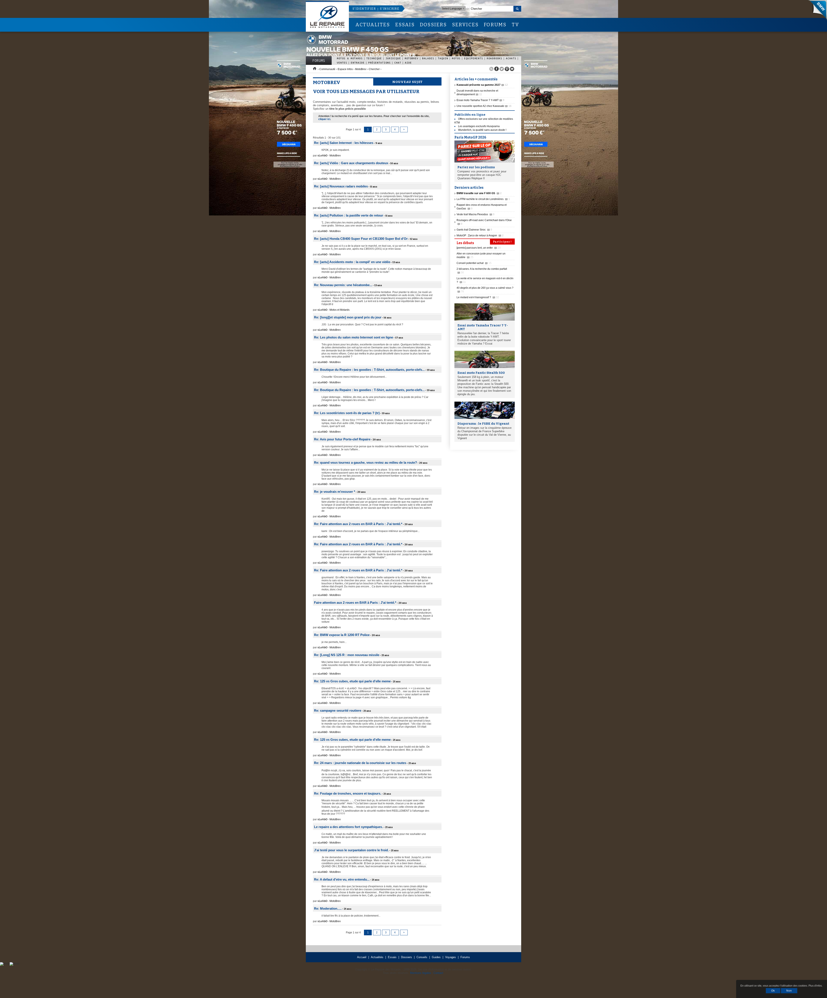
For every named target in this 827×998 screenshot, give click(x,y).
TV (515, 25)
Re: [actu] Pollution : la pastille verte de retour (348, 215)
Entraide (358, 62)
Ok (773, 990)
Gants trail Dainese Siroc (474, 229)
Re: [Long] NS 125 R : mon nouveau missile (346, 655)
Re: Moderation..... (328, 908)
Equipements (473, 58)
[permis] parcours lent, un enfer (479, 247)
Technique (374, 58)
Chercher (374, 69)
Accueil (361, 957)
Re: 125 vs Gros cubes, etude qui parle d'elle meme (352, 681)
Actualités (377, 957)
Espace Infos (345, 69)
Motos (456, 58)
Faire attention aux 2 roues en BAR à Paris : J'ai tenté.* (355, 602)
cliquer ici (324, 119)
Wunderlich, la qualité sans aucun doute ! (482, 129)
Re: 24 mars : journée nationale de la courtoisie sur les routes (360, 763)
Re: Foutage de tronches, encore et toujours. (347, 793)
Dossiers (406, 957)
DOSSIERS (433, 25)
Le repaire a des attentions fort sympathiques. (348, 827)
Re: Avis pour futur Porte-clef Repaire (342, 439)
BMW (816, 11)
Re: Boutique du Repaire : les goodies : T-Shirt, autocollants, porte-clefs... (369, 369)
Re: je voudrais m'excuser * (334, 491)
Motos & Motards (350, 58)
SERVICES (465, 25)
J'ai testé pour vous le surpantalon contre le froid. (351, 850)
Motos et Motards (340, 309)
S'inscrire (389, 9)
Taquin (443, 58)
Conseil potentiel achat (474, 263)
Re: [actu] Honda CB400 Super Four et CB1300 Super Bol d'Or (361, 238)
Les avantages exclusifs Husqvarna (479, 126)
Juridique (393, 58)
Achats (511, 58)
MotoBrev (411, 58)
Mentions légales (420, 973)
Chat (397, 62)
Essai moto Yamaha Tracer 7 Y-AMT (480, 100)
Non (789, 990)
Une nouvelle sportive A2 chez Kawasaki (484, 106)
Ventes (342, 62)
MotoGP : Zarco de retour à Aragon (480, 235)
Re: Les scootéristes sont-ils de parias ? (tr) (347, 413)
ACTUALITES (372, 25)
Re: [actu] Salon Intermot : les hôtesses (343, 143)
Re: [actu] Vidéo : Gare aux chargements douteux (351, 163)
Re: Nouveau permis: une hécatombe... (343, 285)
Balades (428, 58)
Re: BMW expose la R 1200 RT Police (342, 635)
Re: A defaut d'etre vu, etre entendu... (342, 879)
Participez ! (502, 241)
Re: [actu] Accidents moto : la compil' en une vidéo (352, 262)
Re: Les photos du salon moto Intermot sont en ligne (353, 337)
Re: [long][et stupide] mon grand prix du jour (347, 317)
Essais (392, 957)
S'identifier (364, 9)
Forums (318, 60)
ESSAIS (405, 25)
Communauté (327, 69)
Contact (438, 973)
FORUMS (495, 25)
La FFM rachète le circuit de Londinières (483, 199)
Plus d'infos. (815, 985)
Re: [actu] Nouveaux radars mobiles (341, 186)
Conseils (422, 957)
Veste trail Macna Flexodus (475, 214)
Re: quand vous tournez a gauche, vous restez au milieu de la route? (365, 462)
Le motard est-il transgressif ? (478, 297)
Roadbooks (494, 58)
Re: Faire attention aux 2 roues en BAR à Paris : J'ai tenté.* (358, 524)
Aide (408, 62)
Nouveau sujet (407, 82)
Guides (436, 957)
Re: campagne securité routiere (337, 710)
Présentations (379, 62)
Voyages (450, 957)
